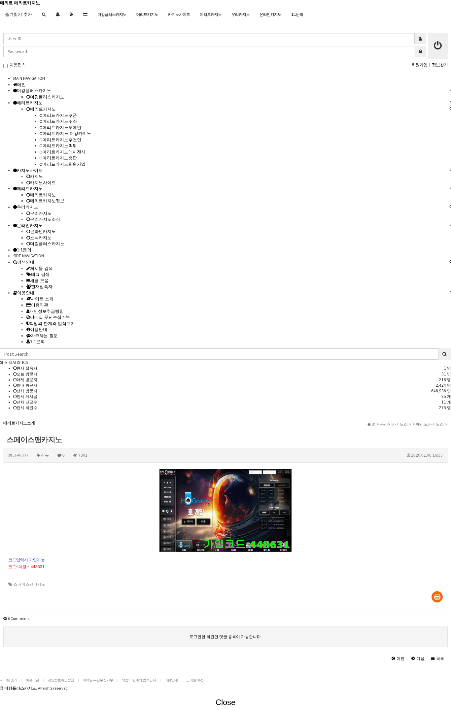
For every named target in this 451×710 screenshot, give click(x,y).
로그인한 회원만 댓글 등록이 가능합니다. (226, 636)
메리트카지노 (147, 14)
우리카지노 (240, 14)
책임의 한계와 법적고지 (138, 680)
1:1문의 (297, 14)
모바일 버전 (194, 680)
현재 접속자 (27, 368)
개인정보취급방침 (61, 680)
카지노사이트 (179, 14)
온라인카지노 (270, 14)
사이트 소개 (8, 680)
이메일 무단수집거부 (98, 680)
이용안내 (171, 680)
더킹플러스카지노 (111, 14)
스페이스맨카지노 (29, 584)
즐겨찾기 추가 (18, 14)
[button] (398, 658)
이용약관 (32, 680)
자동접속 (16, 64)
